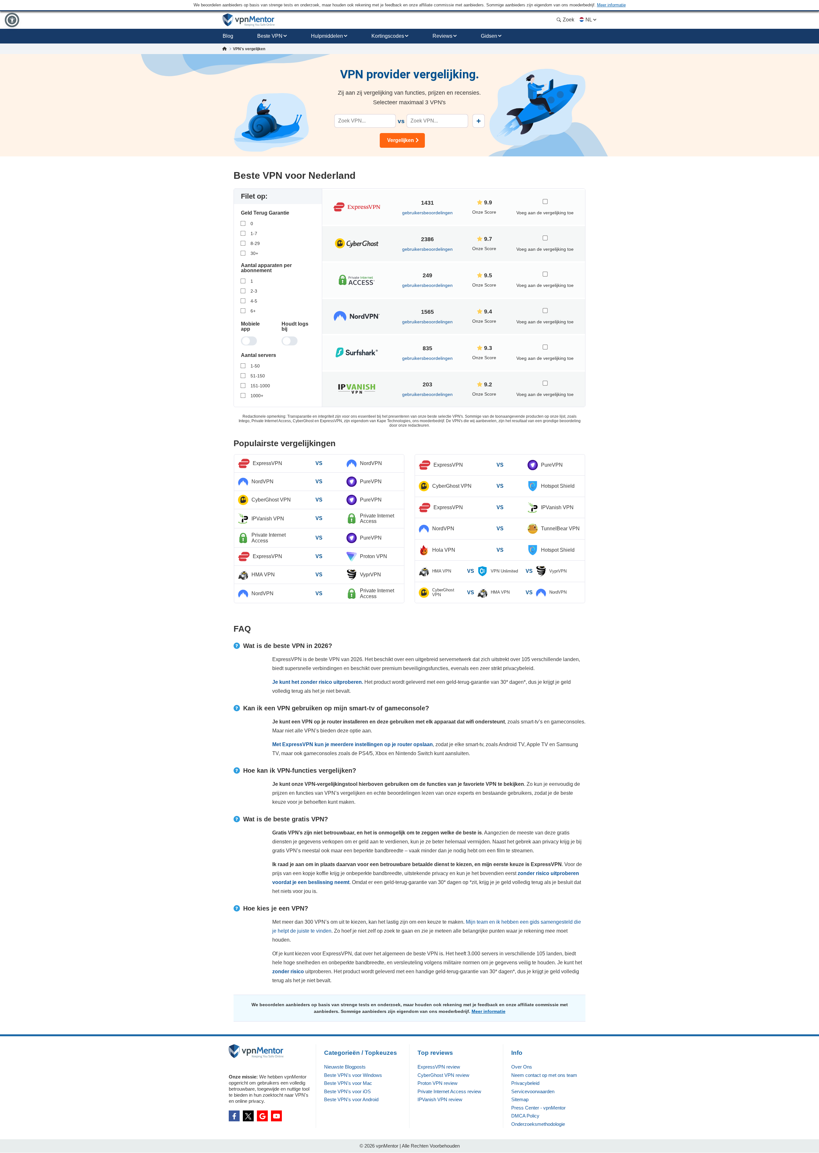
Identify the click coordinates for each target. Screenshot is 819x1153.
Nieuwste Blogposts (345, 1067)
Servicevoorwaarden (532, 1091)
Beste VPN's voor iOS (347, 1091)
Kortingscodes (387, 36)
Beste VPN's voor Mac (348, 1083)
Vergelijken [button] (400, 140)
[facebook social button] (234, 1115)
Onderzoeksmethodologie (538, 1124)
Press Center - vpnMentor (538, 1107)
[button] (12, 20)
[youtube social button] (276, 1115)
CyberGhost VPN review (443, 1075)
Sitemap (520, 1099)
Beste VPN (269, 36)
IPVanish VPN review (439, 1099)
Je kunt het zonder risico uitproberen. (317, 682)
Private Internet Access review (449, 1091)
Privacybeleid (525, 1083)
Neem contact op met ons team (544, 1075)
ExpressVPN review (438, 1067)
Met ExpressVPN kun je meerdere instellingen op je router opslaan (352, 744)
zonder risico (288, 971)
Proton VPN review (437, 1083)
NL (588, 19)
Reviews (442, 36)
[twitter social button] (248, 1115)
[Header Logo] (249, 20)
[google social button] (262, 1115)
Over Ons (521, 1067)
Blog (228, 36)
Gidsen (489, 36)
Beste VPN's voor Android (351, 1099)
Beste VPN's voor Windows (353, 1075)
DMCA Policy (525, 1115)
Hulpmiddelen (327, 36)
